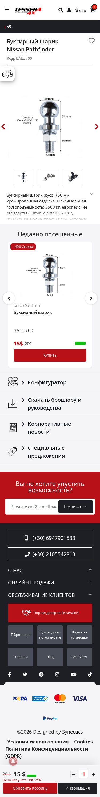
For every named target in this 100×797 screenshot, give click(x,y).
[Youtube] (73, 674)
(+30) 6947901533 (54, 537)
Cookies (83, 741)
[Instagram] (57, 674)
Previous (3, 126)
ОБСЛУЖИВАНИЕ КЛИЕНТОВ (41, 595)
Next (97, 126)
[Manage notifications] (13, 761)
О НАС (15, 570)
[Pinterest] (41, 674)
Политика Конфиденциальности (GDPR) (46, 752)
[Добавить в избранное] (92, 41)
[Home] (9, 26)
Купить (50, 355)
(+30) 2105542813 (54, 554)
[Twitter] (25, 674)
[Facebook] (9, 674)
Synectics (72, 731)
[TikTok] (90, 674)
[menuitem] (61, 10)
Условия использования (38, 741)
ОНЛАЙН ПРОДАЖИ (31, 583)
